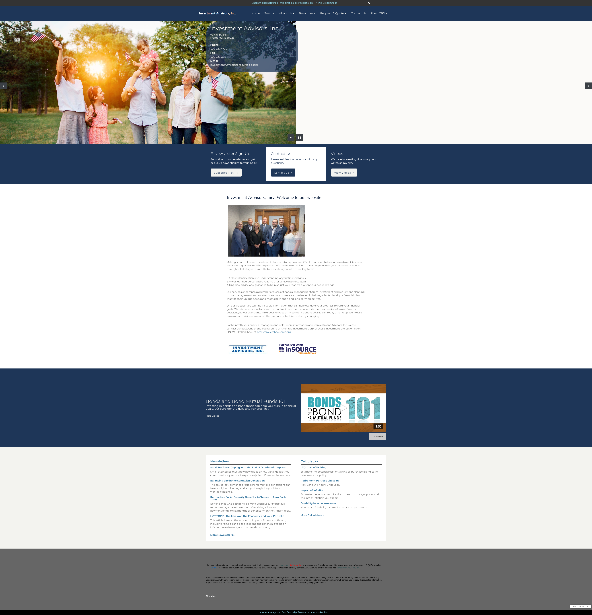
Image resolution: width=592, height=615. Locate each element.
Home (255, 13)
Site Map (211, 596)
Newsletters (219, 461)
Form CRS (378, 13)
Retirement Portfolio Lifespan (320, 480)
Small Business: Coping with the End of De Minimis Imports (248, 467)
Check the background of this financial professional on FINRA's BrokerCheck (294, 2)
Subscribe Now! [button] (224, 172)
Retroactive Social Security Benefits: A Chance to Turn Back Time (248, 498)
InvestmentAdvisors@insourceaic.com (234, 64)
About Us (285, 13)
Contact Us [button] (281, 172)
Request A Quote (332, 13)
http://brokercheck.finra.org (274, 332)
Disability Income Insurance (318, 503)
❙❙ (300, 137)
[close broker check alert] (369, 3)
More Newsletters (222, 534)
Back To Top (579, 606)
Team (268, 13)
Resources (306, 13)
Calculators (310, 461)
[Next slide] (588, 85)
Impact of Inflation (312, 490)
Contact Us (358, 13)
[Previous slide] (3, 85)
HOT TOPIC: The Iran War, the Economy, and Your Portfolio (247, 516)
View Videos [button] (342, 172)
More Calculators (312, 515)
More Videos (213, 416)
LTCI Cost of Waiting (313, 467)
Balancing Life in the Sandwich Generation (237, 480)
